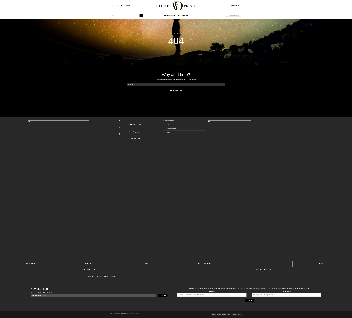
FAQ (167, 125)
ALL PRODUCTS (169, 15)
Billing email (287, 291)
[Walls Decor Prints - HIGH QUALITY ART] (176, 5)
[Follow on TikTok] (221, 5)
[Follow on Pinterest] (226, 5)
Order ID (211, 291)
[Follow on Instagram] (219, 5)
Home (112, 5)
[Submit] (141, 15)
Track (249, 300)
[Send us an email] (223, 5)
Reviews (127, 5)
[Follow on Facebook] (216, 5)
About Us (119, 5)
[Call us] (180, 99)
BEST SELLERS (183, 15)
